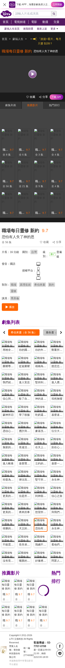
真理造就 (25, 284)
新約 (51, 284)
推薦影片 (32, 105)
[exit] (4, 4)
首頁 (4, 38)
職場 (13, 284)
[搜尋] (54, 13)
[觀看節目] (33, 74)
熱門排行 (54, 105)
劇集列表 (10, 105)
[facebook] (59, 646)
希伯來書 (39, 284)
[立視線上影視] (6, 13)
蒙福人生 (17, 38)
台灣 (34, 252)
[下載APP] (56, 97)
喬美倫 (15, 298)
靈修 (13, 291)
